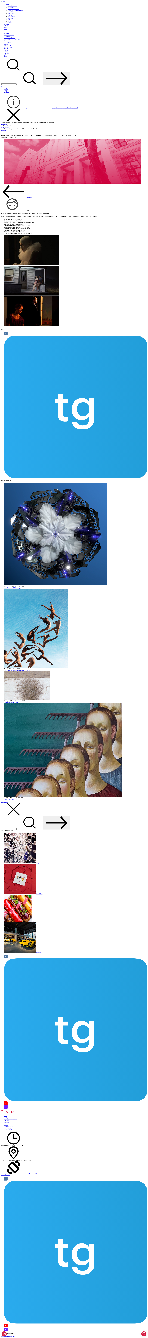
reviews (6, 1125)
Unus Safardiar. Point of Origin (12, 588)
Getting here (4, 124)
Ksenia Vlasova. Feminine (11, 799)
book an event (11, 18)
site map (12, 1336)
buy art (9, 19)
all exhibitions (4, 802)
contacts (3, 1175)
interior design (8, 1128)
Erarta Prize (11, 12)
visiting (9, 22)
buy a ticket (4, 130)
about (5, 1116)
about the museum (12, 6)
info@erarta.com (5, 127)
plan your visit (11, 16)
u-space (10, 15)
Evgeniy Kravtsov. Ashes (11, 702)
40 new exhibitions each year (15, 10)
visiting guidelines (5, 1336)
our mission (11, 7)
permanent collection (13, 9)
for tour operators (8, 1126)
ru (1, 86)
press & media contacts (10, 1119)
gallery (6, 27)
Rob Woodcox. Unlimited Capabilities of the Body (18, 670)
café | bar (6, 26)
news (5, 1117)
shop (5, 29)
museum (6, 4)
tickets (9, 21)
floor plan (7, 1175)
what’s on (6, 24)
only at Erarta (11, 13)
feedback (6, 1122)
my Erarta (6, 92)
